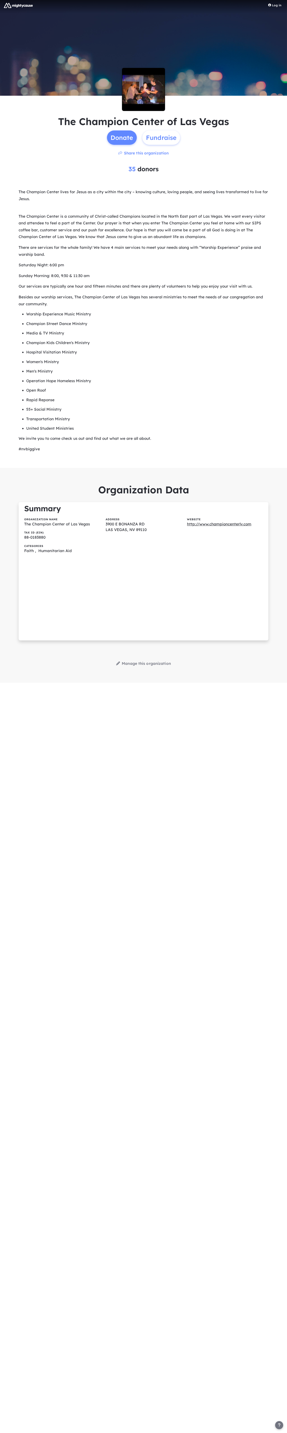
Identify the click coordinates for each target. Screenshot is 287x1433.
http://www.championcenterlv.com (219, 524)
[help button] (279, 1425)
